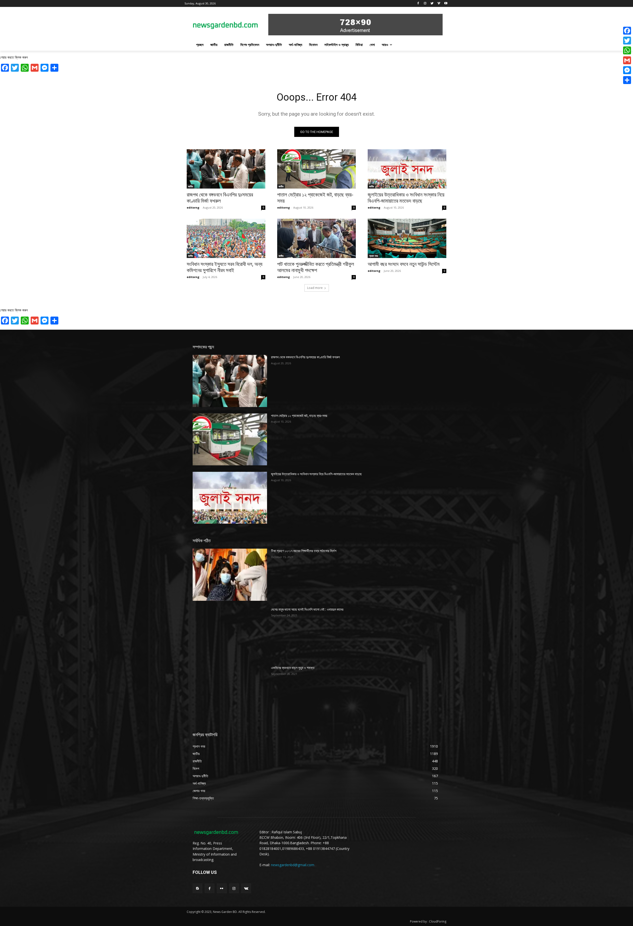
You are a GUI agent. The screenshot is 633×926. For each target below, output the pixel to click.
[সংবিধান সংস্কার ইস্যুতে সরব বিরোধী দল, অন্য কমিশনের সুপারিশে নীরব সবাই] (226, 238)
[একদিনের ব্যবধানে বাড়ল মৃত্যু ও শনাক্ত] (230, 691)
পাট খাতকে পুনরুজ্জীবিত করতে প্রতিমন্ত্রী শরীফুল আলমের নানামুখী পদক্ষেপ (315, 267)
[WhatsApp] (627, 50)
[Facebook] (418, 3)
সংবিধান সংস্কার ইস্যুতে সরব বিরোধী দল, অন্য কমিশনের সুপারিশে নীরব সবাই (224, 267)
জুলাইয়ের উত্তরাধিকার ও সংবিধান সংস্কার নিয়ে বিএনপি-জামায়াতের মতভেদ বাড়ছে (406, 198)
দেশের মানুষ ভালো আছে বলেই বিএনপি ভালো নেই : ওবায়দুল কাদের (307, 609)
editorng (193, 207)
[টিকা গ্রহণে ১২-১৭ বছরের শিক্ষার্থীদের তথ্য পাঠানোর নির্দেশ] (230, 575)
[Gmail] (627, 60)
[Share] (627, 80)
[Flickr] (221, 888)
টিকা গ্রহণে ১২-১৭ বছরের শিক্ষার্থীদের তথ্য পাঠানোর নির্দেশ (303, 551)
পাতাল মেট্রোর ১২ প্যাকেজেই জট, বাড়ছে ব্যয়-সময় (299, 416)
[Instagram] (425, 3)
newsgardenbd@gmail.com (292, 864)
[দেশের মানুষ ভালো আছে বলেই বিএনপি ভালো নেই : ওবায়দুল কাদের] (230, 633)
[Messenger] (627, 70)
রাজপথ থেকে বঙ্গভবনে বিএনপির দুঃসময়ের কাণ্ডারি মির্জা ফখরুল (220, 198)
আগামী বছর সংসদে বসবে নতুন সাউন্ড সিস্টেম (404, 264)
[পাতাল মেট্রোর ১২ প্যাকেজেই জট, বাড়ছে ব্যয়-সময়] (316, 169)
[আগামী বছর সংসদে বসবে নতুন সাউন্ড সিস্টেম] (407, 238)
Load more (315, 288)
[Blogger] (197, 888)
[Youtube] (446, 3)
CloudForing (437, 921)
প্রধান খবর (373, 256)
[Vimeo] (439, 3)
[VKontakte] (246, 888)
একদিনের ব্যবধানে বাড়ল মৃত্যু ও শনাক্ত (293, 668)
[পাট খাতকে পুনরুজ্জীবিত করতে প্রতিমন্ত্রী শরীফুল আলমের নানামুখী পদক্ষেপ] (316, 238)
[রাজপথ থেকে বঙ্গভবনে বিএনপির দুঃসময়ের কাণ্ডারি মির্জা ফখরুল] (226, 169)
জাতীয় (190, 186)
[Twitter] (432, 3)
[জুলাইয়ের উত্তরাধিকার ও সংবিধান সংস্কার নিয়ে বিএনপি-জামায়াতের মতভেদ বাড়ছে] (407, 169)
